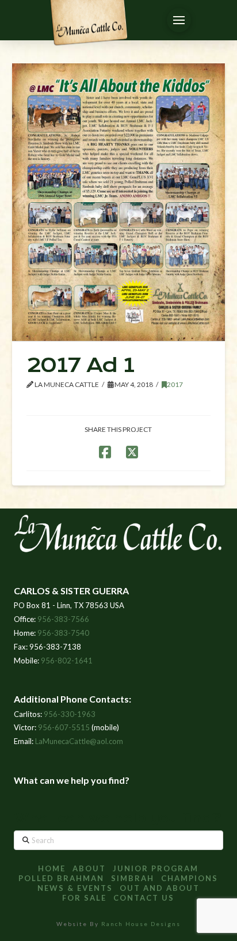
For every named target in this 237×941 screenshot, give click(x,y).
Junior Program (155, 868)
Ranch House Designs (141, 923)
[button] (179, 20)
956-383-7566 (63, 619)
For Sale (84, 897)
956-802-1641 (67, 660)
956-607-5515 (64, 727)
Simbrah (132, 878)
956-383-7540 (63, 633)
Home (52, 868)
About (89, 868)
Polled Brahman (61, 878)
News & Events (75, 888)
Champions (189, 878)
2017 (175, 384)
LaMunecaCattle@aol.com (79, 741)
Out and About (160, 888)
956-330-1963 (69, 714)
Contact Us (143, 897)
